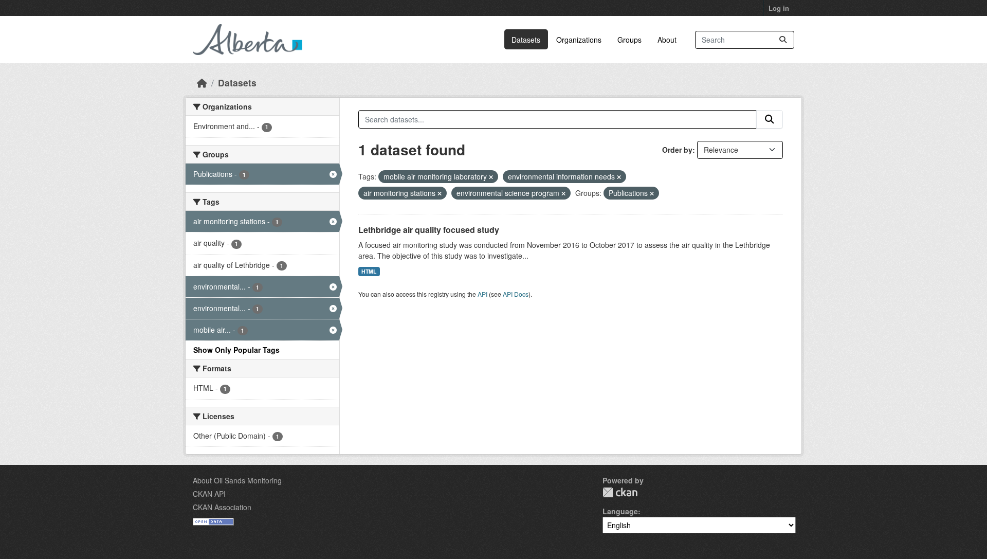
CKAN (619, 492)
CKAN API (209, 494)
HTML (368, 271)
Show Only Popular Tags (236, 350)
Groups (629, 39)
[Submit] (783, 40)
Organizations (578, 39)
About (667, 39)
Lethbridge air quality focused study (428, 230)
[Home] (202, 82)
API (482, 294)
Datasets (525, 39)
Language (620, 511)
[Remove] (491, 177)
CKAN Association (222, 507)
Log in (779, 8)
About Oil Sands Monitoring (237, 480)
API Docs (515, 294)
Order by (677, 150)
